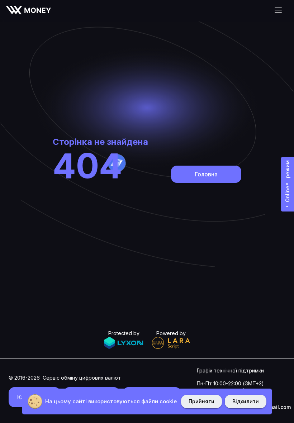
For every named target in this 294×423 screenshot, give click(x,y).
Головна (206, 174)
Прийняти (201, 401)
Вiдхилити (245, 401)
